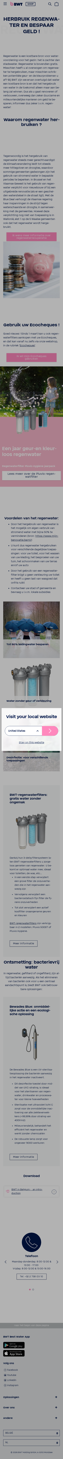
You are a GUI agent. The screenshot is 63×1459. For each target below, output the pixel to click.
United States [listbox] (16, 730)
